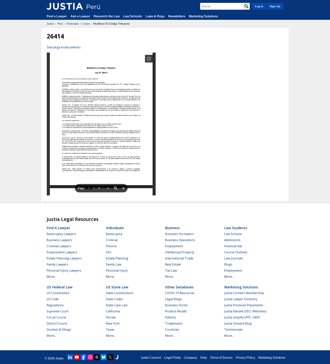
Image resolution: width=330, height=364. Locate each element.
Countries (172, 329)
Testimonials (233, 329)
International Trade (179, 258)
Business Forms (176, 305)
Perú (60, 23)
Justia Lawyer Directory (240, 299)
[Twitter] (110, 357)
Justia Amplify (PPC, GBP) (242, 317)
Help (203, 357)
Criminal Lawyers (59, 246)
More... (51, 276)
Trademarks (174, 323)
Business (172, 228)
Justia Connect (151, 357)
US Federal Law (60, 287)
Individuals (115, 228)
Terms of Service (221, 357)
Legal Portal (172, 357)
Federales (73, 23)
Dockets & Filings (59, 329)
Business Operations (180, 240)
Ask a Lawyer (80, 16)
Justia (50, 23)
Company (190, 357)
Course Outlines (235, 252)
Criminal (112, 240)
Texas (110, 329)
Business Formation (179, 234)
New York (113, 323)
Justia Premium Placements (243, 305)
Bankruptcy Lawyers (61, 234)
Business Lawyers (59, 240)
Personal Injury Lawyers (64, 270)
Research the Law (107, 16)
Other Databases (179, 287)
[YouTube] (77, 357)
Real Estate (173, 264)
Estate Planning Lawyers (64, 258)
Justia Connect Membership (244, 293)
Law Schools (132, 16)
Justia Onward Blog (238, 323)
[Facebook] (83, 357)
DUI (108, 252)
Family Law (113, 264)
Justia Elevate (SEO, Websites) (245, 311)
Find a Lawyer (57, 16)
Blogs (228, 264)
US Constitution (58, 293)
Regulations (55, 305)
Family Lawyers (57, 264)
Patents (170, 317)
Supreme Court (58, 311)
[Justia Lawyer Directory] (117, 357)
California (113, 311)
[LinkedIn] (70, 357)
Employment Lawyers (62, 252)
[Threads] (97, 357)
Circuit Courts (56, 317)
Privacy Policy (245, 357)
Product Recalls (176, 311)
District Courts (57, 323)
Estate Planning (117, 258)
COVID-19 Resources (180, 293)
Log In (259, 6)
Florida (111, 317)
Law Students (235, 228)
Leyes (86, 23)
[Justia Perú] (65, 6)
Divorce (111, 246)
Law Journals (233, 258)
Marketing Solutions (203, 16)
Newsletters (176, 16)
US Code (53, 299)
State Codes (114, 299)
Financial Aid (233, 246)
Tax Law (171, 270)
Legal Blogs (173, 299)
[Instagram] (90, 357)
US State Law (117, 287)
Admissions (232, 240)
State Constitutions (119, 293)
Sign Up (275, 6)
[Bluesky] (103, 357)
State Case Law (116, 305)
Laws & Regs (155, 16)
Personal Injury (117, 270)
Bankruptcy (114, 234)
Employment (174, 246)
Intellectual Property (179, 252)
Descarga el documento (64, 47)
